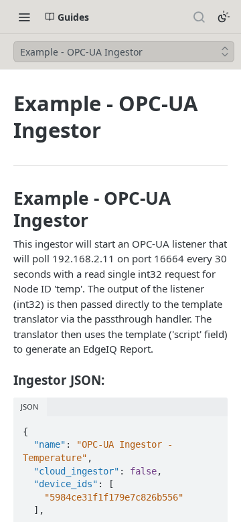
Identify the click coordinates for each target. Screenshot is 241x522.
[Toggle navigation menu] (24, 16)
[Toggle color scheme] (223, 16)
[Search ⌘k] (199, 16)
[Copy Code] (211, 427)
